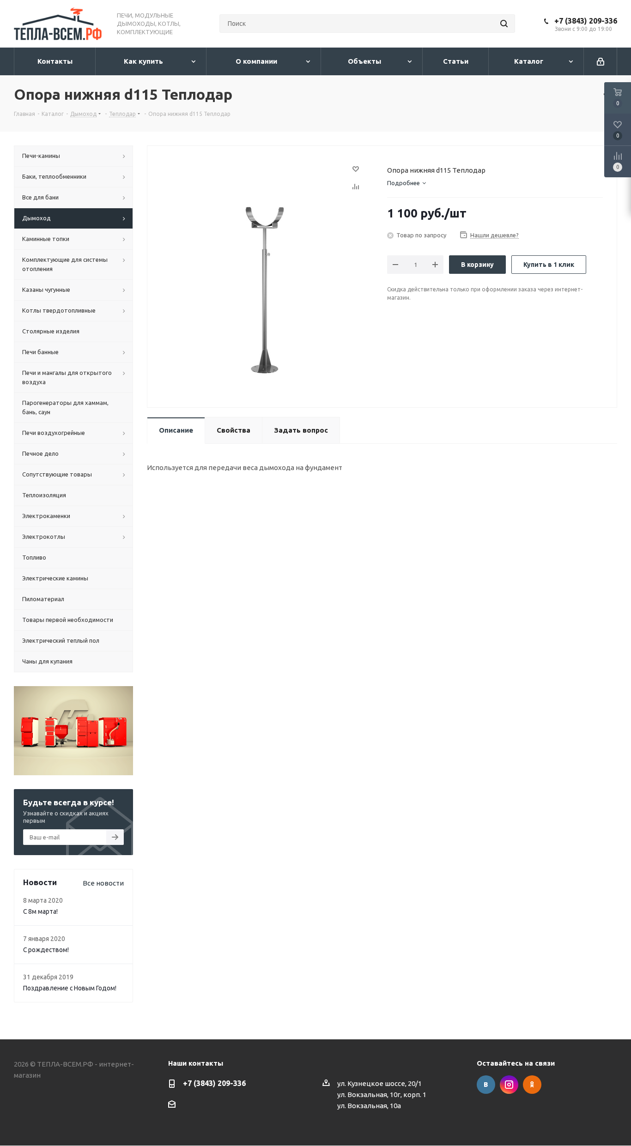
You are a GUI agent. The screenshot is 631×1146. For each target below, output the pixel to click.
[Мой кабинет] (600, 61)
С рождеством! (46, 949)
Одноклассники (532, 1084)
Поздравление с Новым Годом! (69, 988)
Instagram (509, 1084)
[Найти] (504, 23)
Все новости (103, 883)
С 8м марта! (40, 911)
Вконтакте (486, 1084)
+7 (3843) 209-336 (585, 21)
